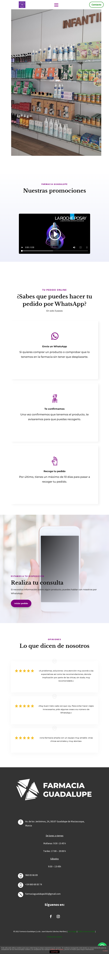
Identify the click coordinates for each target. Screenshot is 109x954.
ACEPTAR (54, 952)
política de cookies (57, 949)
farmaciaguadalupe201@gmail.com (43, 893)
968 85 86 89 (31, 875)
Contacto (96, 4)
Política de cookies (54, 937)
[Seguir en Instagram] (58, 916)
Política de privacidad (86, 931)
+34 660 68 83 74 (33, 884)
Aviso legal (72, 931)
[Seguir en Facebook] (51, 916)
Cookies (105, 950)
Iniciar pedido (21, 603)
